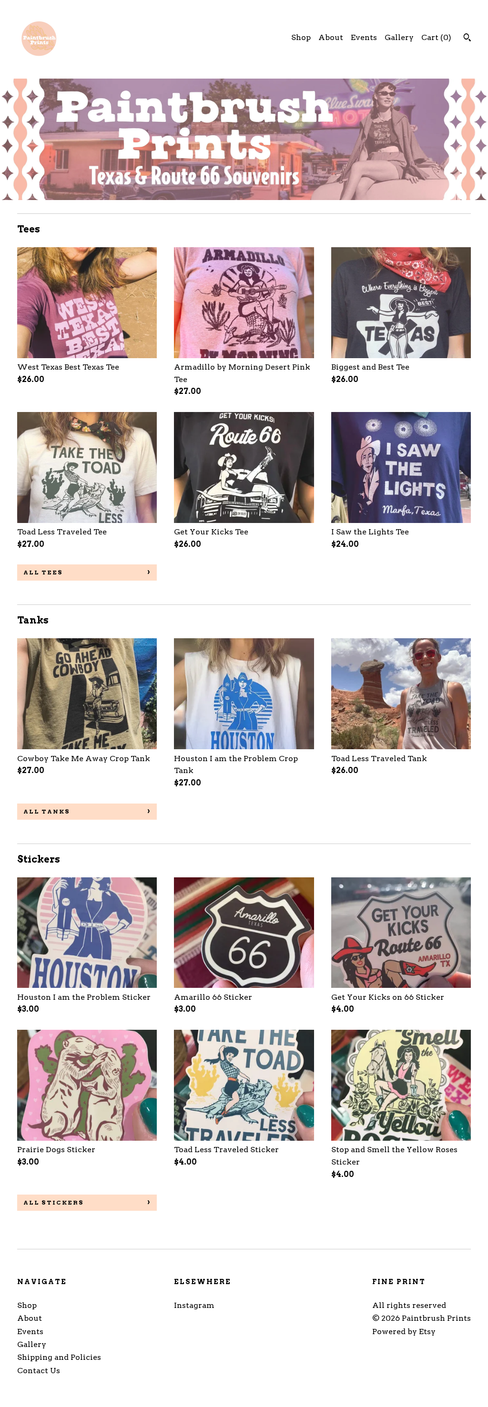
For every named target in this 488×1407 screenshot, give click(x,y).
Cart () (436, 37)
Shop (301, 37)
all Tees (43, 572)
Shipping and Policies (59, 1357)
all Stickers (53, 1202)
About (330, 37)
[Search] (467, 38)
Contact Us (38, 1370)
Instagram (194, 1305)
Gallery (399, 37)
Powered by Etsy (404, 1331)
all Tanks (46, 811)
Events (364, 37)
